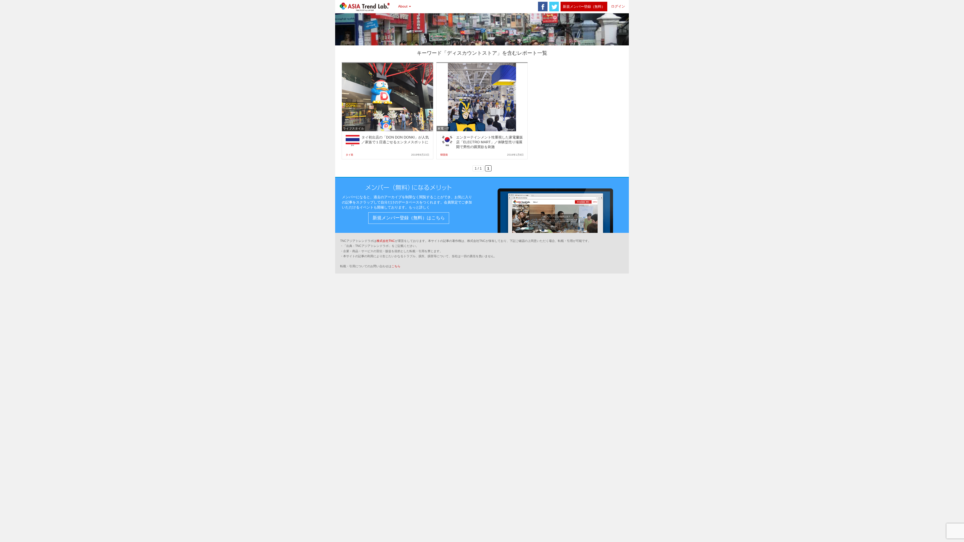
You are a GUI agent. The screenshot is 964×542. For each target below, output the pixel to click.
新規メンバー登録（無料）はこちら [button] (409, 217)
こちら (395, 266)
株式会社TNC (386, 241)
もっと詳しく (419, 207)
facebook (543, 6)
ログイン (618, 6)
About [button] (403, 6)
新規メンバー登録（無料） (584, 7)
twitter (554, 6)
